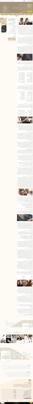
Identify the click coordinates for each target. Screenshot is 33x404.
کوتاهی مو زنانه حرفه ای (27, 187)
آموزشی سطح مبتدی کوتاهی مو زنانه (28, 125)
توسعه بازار (15, 396)
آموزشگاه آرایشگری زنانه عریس (19, 261)
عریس (29, 27)
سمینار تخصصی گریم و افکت (6, 368)
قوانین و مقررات (14, 395)
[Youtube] (25, 398)
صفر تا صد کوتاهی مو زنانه (29, 235)
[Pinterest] (26, 398)
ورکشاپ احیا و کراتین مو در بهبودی (27, 368)
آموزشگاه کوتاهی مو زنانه (26, 27)
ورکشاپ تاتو (10, 368)
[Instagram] (27, 398)
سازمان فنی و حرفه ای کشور (30, 202)
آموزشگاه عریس (24, 135)
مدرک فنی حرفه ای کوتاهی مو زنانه (23, 171)
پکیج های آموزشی (14, 391)
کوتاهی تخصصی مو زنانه (21, 68)
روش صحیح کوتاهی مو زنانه (21, 37)
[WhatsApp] (2, 402)
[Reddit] (28, 398)
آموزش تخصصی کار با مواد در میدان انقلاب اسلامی (14, 368)
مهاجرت (26, 147)
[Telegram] (3, 402)
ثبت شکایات (15, 394)
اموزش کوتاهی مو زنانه (30, 28)
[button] (0, 19)
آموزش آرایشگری (28, 177)
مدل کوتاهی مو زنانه (20, 46)
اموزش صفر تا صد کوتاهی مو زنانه (28, 231)
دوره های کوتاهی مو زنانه (19, 136)
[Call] (1, 402)
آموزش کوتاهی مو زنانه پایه (27, 31)
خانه (32, 2)
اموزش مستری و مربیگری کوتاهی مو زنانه (29, 296)
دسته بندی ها (15, 398)
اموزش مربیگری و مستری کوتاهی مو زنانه (26, 104)
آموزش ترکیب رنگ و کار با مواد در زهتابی (22, 368)
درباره (15, 393)
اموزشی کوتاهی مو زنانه (28, 42)
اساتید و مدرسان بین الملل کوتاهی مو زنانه (23, 158)
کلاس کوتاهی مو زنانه (30, 243)
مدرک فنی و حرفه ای (23, 42)
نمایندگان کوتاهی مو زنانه (30, 312)
